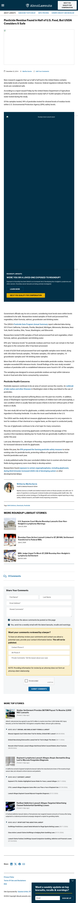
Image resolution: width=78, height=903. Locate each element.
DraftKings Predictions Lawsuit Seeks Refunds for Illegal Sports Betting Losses (33, 826)
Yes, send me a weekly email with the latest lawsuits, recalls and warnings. (41, 625)
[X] (15, 864)
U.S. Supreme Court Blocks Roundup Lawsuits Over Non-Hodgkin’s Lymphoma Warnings (42, 522)
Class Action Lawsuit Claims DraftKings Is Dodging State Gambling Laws (31, 832)
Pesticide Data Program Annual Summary (31, 324)
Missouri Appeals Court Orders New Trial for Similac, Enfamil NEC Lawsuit (32, 734)
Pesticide (27, 505)
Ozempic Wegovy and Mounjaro (63, 13)
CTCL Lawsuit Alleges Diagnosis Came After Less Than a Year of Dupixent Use (33, 787)
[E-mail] (24, 864)
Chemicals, (20, 505)
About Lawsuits (10, 13)
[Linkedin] (11, 864)
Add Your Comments (42, 71)
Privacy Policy (9, 877)
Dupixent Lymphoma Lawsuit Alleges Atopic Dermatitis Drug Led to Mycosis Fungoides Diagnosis (43, 759)
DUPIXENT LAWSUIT (24, 777)
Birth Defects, (12, 505)
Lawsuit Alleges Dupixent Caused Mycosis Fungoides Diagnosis (28, 793)
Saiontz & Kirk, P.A (24, 892)
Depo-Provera (43, 13)
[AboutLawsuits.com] (39, 5)
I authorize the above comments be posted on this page (33, 620)
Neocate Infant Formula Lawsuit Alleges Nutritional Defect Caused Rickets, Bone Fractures (37, 746)
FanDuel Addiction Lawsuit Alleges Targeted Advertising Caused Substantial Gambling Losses (41, 804)
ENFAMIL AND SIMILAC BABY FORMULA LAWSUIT (34, 729)
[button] (67, 5)
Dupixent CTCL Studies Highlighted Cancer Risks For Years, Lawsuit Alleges (32, 781)
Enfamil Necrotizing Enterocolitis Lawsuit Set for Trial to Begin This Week (31, 740)
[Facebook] (19, 864)
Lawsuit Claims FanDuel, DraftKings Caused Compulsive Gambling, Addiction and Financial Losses (40, 838)
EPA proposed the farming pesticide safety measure (41, 449)
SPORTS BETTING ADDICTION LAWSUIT (30, 822)
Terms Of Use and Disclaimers (15, 881)
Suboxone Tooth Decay (27, 13)
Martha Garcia (27, 71)
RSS (5, 884)
